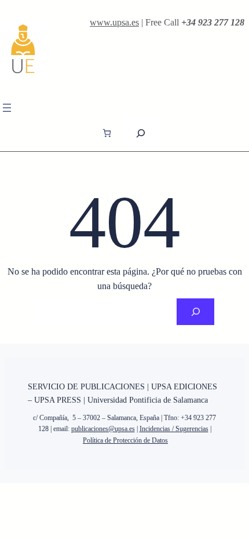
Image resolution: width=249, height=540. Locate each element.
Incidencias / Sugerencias (174, 429)
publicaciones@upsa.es (103, 429)
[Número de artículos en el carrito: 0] (107, 133)
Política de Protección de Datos (125, 440)
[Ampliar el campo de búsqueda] (140, 133)
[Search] (195, 312)
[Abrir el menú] (7, 108)
